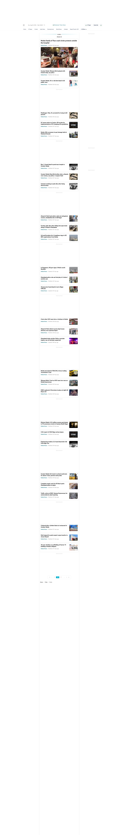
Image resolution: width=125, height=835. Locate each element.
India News (42, 29)
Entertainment (50, 29)
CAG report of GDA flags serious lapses (52, 432)
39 (60, 577)
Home (24, 29)
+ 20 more (83, 29)
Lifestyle (66, 29)
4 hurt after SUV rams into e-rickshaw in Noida (54, 319)
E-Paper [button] (89, 25)
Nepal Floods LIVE (74, 29)
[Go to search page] (26, 25)
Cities (46, 582)
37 (54, 577)
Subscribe (96, 25)
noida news (44, 45)
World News (59, 29)
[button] (24, 25)
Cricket (36, 29)
